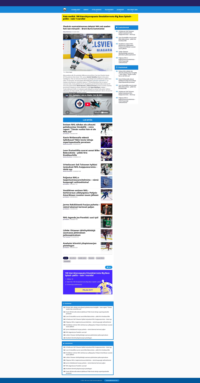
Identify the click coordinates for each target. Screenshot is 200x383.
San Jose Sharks (100, 258)
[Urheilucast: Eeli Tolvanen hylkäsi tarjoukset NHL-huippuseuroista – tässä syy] (106, 169)
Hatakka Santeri (82, 258)
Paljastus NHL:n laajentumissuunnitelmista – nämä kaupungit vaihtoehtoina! (81, 180)
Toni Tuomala (66, 237)
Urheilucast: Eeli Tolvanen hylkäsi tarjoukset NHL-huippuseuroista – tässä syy (80, 167)
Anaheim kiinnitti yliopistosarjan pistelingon (79, 244)
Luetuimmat (69, 343)
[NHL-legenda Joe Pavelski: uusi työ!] (106, 222)
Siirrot (86, 10)
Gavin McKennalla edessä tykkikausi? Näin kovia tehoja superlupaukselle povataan (78, 140)
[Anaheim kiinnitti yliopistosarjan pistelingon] (106, 248)
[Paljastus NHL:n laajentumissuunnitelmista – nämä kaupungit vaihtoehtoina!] (106, 182)
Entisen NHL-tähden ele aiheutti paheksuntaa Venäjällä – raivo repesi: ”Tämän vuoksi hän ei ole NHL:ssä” (79, 128)
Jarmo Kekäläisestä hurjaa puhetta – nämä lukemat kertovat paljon (81, 205)
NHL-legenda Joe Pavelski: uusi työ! (80, 217)
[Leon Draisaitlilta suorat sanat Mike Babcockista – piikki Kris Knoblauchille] (106, 155)
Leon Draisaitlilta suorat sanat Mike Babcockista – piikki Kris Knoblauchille (81, 152)
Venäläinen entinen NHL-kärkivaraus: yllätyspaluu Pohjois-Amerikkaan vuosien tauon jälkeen (81, 192)
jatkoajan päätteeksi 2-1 (100, 80)
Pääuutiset (91, 258)
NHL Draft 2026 (132, 10)
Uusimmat (68, 303)
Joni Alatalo (66, 133)
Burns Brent (73, 258)
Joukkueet (120, 10)
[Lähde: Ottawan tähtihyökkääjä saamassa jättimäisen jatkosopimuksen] (106, 235)
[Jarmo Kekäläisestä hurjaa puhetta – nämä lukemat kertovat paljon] (106, 209)
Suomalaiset (75, 10)
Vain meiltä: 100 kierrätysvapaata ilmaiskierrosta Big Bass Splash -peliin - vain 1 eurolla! (97, 17)
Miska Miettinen (67, 31)
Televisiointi (109, 10)
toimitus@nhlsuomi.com (112, 380)
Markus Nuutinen (67, 144)
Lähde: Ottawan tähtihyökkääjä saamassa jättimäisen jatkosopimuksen (79, 232)
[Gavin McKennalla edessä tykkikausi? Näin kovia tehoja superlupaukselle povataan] (106, 142)
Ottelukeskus (96, 10)
